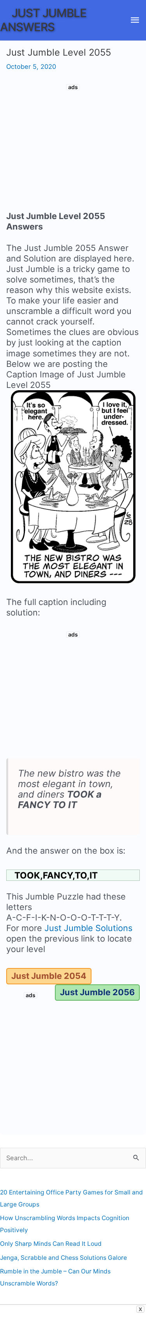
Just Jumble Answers (43, 19)
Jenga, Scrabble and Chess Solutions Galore (63, 1257)
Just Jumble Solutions (88, 928)
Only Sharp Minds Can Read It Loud (51, 1243)
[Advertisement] (73, 148)
